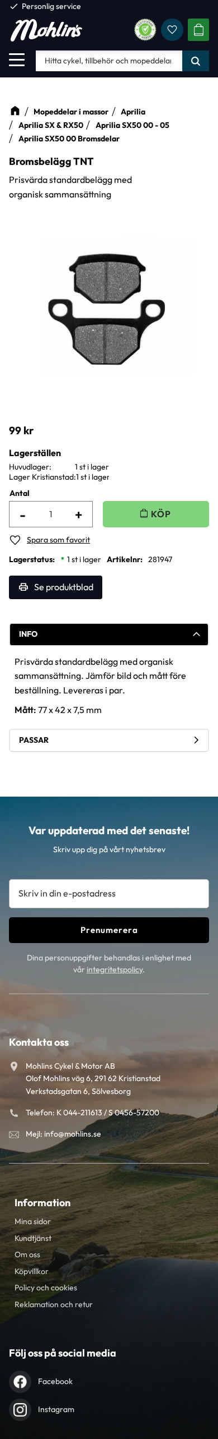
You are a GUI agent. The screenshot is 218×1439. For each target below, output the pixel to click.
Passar (34, 740)
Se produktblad (63, 586)
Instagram (56, 1409)
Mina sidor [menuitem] (33, 1221)
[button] (16, 59)
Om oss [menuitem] (27, 1254)
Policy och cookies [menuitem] (46, 1287)
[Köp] (156, 514)
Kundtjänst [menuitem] (33, 1238)
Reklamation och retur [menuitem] (54, 1304)
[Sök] (195, 60)
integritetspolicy (115, 969)
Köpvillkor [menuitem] (32, 1271)
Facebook (55, 1381)
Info (28, 634)
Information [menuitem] (42, 1202)
